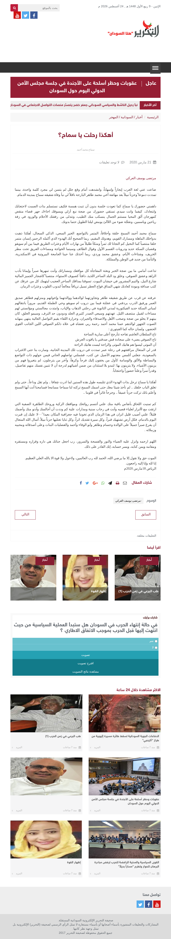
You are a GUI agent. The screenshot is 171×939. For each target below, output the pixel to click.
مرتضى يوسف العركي (141, 178)
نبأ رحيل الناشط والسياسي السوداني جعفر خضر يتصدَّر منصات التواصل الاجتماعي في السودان (73, 105)
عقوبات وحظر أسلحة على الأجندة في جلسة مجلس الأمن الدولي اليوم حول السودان (125, 801)
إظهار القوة (98, 591)
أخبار (139, 117)
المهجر (113, 117)
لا (153, 647)
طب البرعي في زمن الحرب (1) (138, 591)
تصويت (85, 655)
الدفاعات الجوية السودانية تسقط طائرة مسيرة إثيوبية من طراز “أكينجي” (125, 738)
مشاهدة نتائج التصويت (85, 671)
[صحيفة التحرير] (133, 28)
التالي (25, 514)
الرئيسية (152, 117)
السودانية (127, 117)
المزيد (97, 747)
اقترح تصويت (86, 663)
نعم (152, 641)
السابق (146, 514)
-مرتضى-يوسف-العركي (128, 500)
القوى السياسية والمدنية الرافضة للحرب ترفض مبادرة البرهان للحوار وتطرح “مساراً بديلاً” (126, 864)
